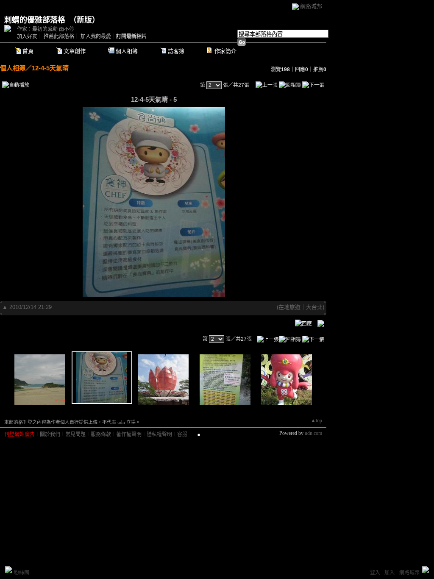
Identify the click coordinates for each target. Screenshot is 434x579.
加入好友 (27, 36)
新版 (84, 20)
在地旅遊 (289, 307)
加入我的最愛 (96, 36)
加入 (389, 573)
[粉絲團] (8, 569)
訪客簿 (176, 51)
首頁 (27, 51)
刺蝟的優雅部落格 (34, 20)
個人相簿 (127, 51)
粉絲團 (21, 573)
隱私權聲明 (159, 434)
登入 (375, 573)
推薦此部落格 (59, 36)
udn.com (313, 433)
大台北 (314, 307)
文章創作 (75, 51)
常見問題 (75, 434)
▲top (316, 420)
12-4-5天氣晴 (50, 68)
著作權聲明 (129, 434)
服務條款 (101, 434)
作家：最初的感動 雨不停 (45, 29)
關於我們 (50, 434)
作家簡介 (225, 51)
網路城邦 (311, 6)
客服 (182, 434)
